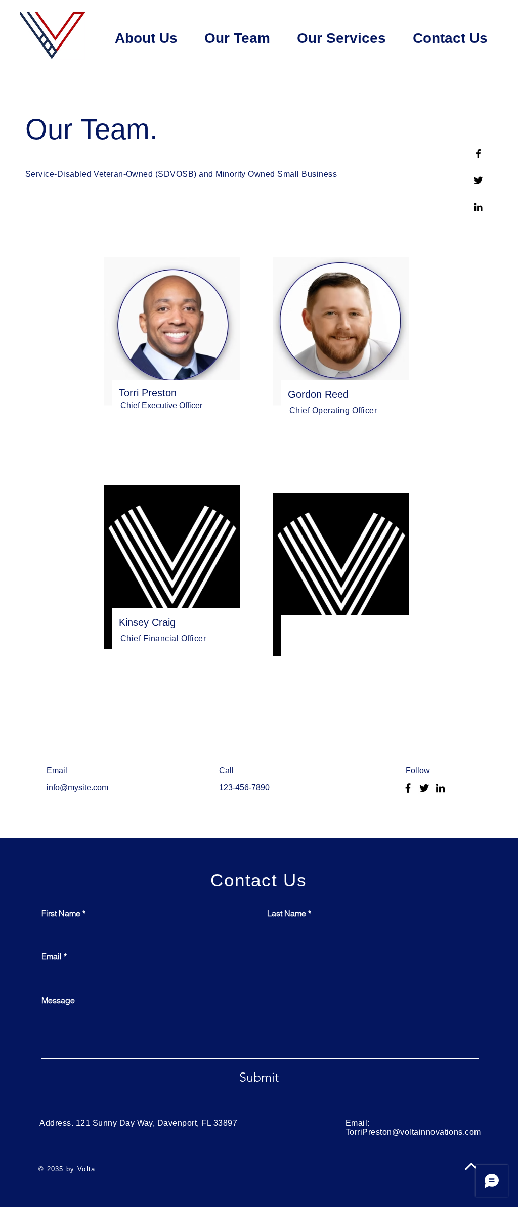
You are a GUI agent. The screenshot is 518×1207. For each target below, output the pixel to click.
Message (58, 1000)
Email (51, 956)
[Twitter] (478, 180)
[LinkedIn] (440, 788)
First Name (60, 913)
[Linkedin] (478, 207)
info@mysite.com (77, 787)
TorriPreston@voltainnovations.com (413, 1132)
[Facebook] (478, 153)
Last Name (286, 913)
